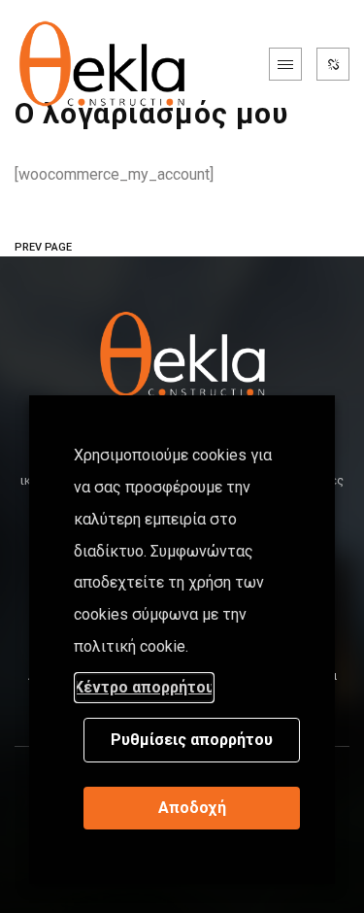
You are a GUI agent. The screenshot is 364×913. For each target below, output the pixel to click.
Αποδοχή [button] (192, 807)
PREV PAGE (43, 247)
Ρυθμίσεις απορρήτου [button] (192, 739)
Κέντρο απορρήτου (144, 687)
